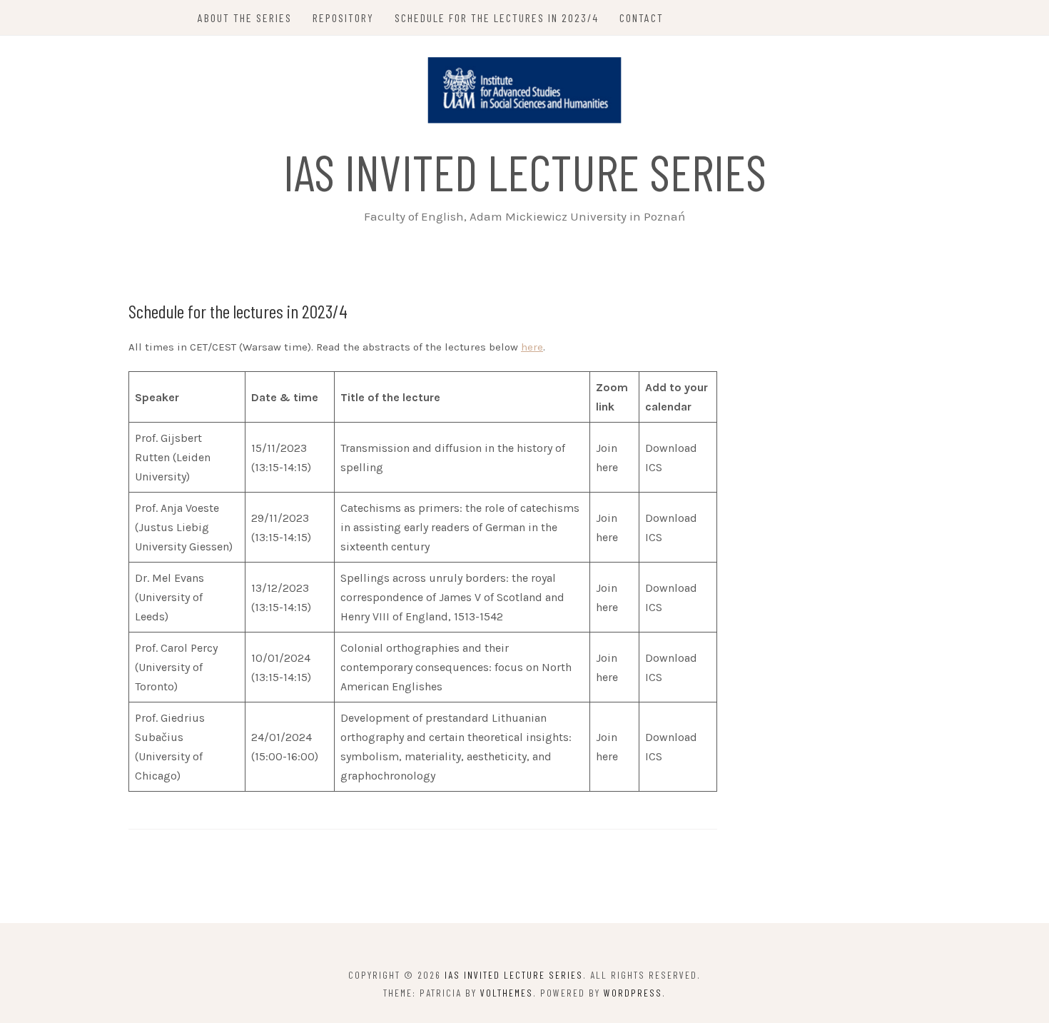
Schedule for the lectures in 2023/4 (497, 17)
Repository (343, 17)
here (532, 347)
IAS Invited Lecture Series (524, 171)
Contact (641, 17)
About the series (245, 17)
